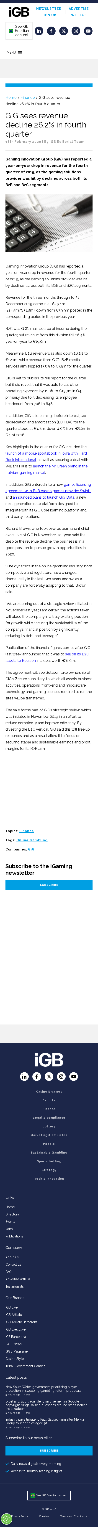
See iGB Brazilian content (19, 30)
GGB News (13, 1344)
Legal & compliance (49, 1117)
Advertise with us (17, 1279)
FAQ (8, 1272)
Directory (12, 1214)
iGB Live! (11, 1307)
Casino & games (49, 1091)
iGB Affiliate (13, 1315)
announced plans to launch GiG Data (44, 497)
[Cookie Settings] (6, 1519)
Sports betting (49, 1161)
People (49, 1144)
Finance (28, 97)
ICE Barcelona (15, 1337)
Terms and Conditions (73, 1516)
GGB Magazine (16, 1351)
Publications (14, 1236)
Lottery (49, 1126)
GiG (31, 849)
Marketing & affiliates (49, 1135)
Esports (49, 1100)
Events (10, 1221)
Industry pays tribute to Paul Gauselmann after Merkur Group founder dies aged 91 (44, 1421)
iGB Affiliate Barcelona (21, 1322)
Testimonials (14, 1286)
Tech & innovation (49, 1178)
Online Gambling (32, 840)
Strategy (49, 1170)
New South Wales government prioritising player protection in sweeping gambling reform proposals (43, 1388)
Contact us (13, 1264)
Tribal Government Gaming (25, 1366)
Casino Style (14, 1359)
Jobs (9, 1229)
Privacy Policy (19, 1516)
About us (12, 1257)
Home (10, 97)
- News (26, 1394)
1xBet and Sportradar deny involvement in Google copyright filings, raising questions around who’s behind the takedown (46, 1405)
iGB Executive (15, 1329)
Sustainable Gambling (49, 1152)
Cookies (44, 1516)
